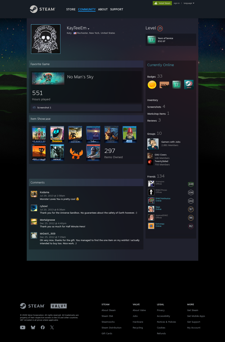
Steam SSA (107, 316)
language (188, 3)
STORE (71, 9)
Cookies (161, 327)
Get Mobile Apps (196, 316)
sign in (176, 3)
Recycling (138, 327)
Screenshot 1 (44, 107)
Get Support (193, 321)
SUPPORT (116, 9)
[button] (171, 27)
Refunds (161, 333)
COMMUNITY (87, 9)
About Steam (109, 310)
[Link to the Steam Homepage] (42, 12)
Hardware (138, 321)
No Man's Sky (80, 76)
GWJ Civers (160, 154)
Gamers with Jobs (170, 141)
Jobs (135, 316)
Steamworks (108, 321)
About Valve (139, 310)
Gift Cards (107, 333)
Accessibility (163, 316)
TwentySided (161, 161)
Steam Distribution (111, 327)
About (103, 9)
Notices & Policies (166, 321)
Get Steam (192, 310)
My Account (193, 327)
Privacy (161, 310)
